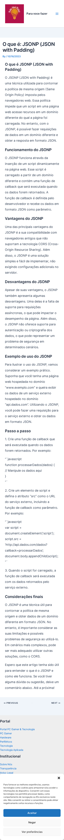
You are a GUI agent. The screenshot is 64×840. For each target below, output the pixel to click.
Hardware (5, 737)
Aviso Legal (6, 772)
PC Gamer (6, 733)
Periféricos (6, 741)
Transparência (8, 768)
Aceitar (32, 813)
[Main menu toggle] (57, 13)
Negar (32, 822)
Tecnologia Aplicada (11, 749)
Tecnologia (6, 745)
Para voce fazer (36, 13)
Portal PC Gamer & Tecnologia (17, 729)
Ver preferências (32, 831)
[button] (59, 778)
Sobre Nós (6, 764)
